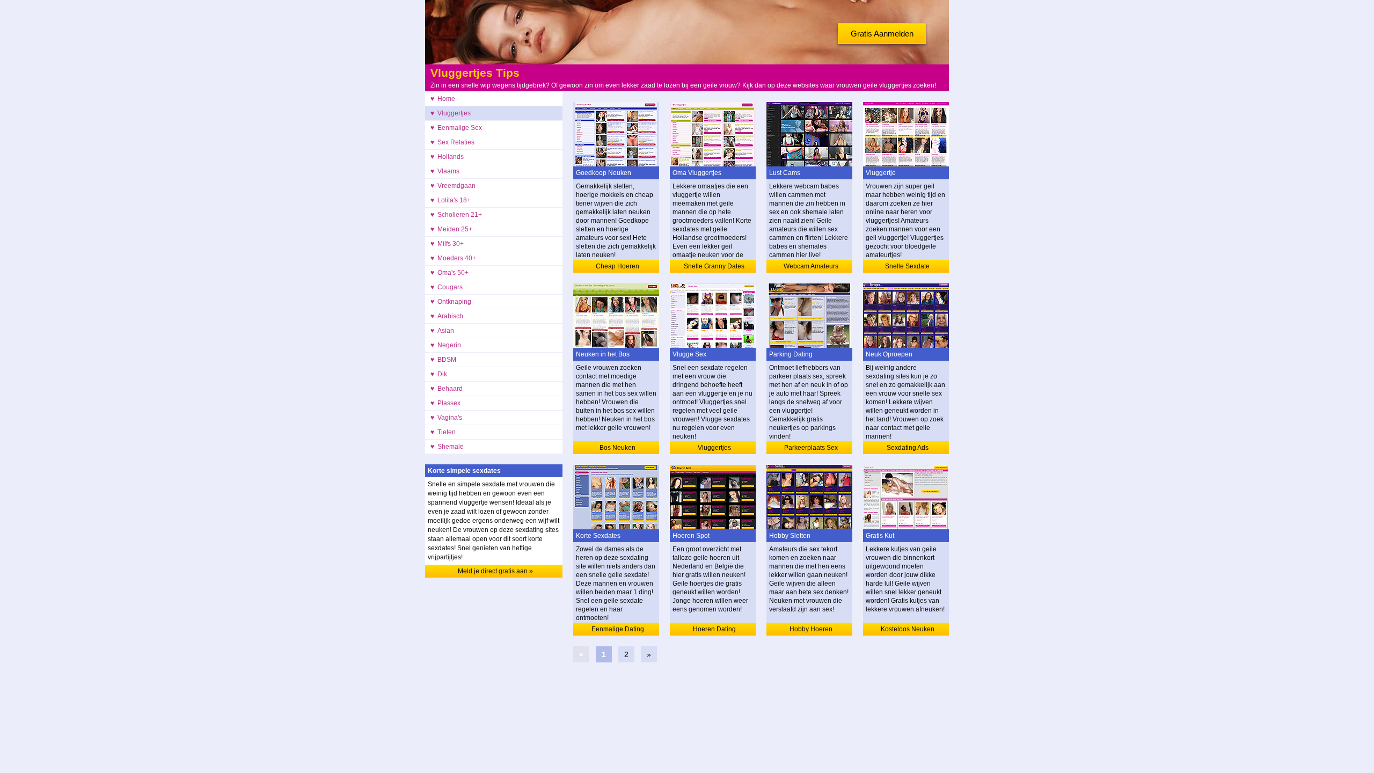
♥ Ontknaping (450, 301)
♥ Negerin (445, 345)
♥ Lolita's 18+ (450, 200)
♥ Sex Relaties (452, 142)
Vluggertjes (714, 447)
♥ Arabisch (446, 316)
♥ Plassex (445, 403)
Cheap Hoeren (617, 266)
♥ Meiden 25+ (451, 229)
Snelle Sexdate (907, 266)
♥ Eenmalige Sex (456, 128)
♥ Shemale (447, 446)
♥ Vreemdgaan (453, 185)
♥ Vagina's (446, 417)
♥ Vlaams (444, 171)
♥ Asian (442, 330)
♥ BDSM (443, 359)
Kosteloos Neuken (907, 629)
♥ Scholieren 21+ (456, 214)
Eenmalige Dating (617, 629)
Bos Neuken (617, 447)
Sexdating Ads (908, 447)
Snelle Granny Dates (714, 266)
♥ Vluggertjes (450, 113)
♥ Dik (438, 374)
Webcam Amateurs (811, 266)
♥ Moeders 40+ (453, 258)
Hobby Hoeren (811, 629)
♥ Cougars (446, 287)
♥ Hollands (447, 157)
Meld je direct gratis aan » (495, 571)
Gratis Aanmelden (882, 33)
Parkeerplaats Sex (811, 447)
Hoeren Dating (714, 629)
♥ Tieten (443, 432)
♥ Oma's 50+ (449, 272)
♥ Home (442, 99)
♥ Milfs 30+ (447, 243)
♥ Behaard (446, 388)
